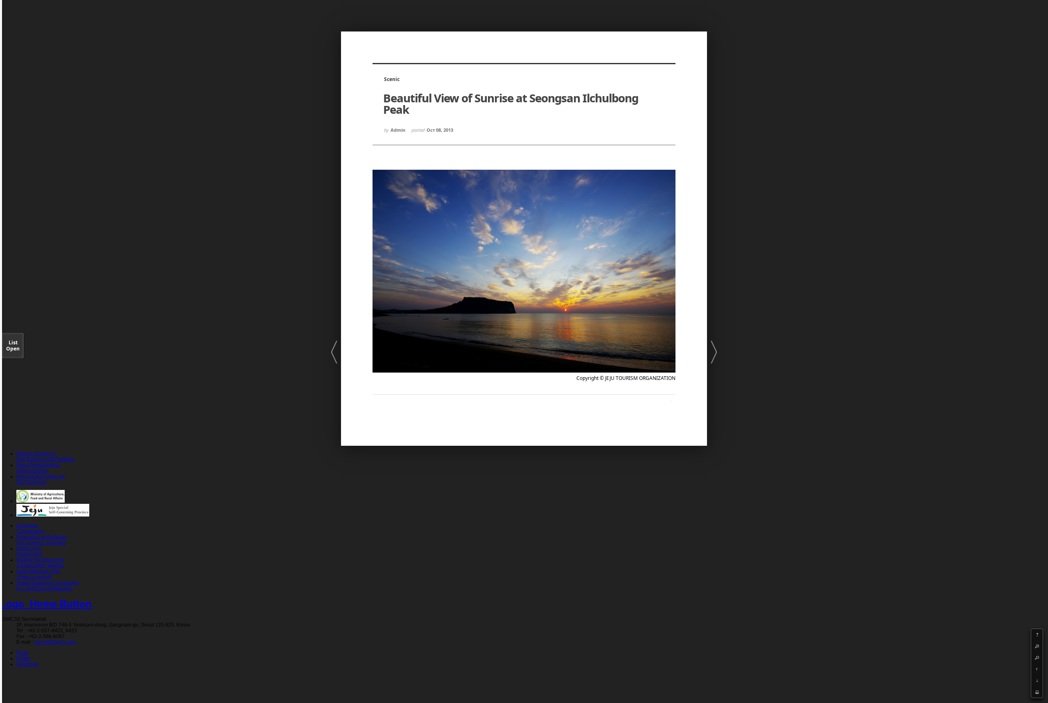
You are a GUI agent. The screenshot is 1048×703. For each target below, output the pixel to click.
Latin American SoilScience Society (37, 574)
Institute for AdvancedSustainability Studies (40, 562)
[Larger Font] (1037, 646)
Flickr (22, 653)
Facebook (27, 664)
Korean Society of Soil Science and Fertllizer (45, 456)
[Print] (1037, 692)
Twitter (23, 658)
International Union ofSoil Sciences (40, 479)
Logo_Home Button (46, 603)
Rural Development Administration (38, 468)
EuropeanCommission (30, 528)
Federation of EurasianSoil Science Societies (41, 540)
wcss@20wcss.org (55, 642)
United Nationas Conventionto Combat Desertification (47, 585)
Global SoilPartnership (29, 551)
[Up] (1037, 669)
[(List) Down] (1037, 680)
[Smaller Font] (1037, 657)
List (13, 345)
